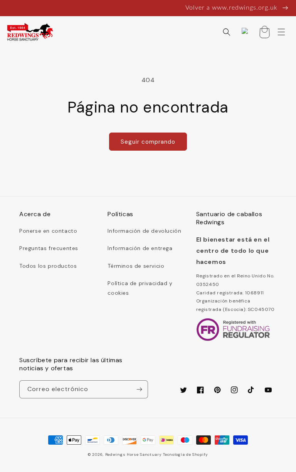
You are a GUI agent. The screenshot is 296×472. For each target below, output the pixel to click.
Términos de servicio (136, 265)
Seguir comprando (148, 142)
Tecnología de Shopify (185, 454)
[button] (226, 32)
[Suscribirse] (139, 389)
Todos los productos (48, 265)
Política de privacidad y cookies (140, 288)
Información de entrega (140, 248)
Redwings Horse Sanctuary (133, 454)
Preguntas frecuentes (48, 248)
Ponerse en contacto (48, 230)
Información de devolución (144, 230)
